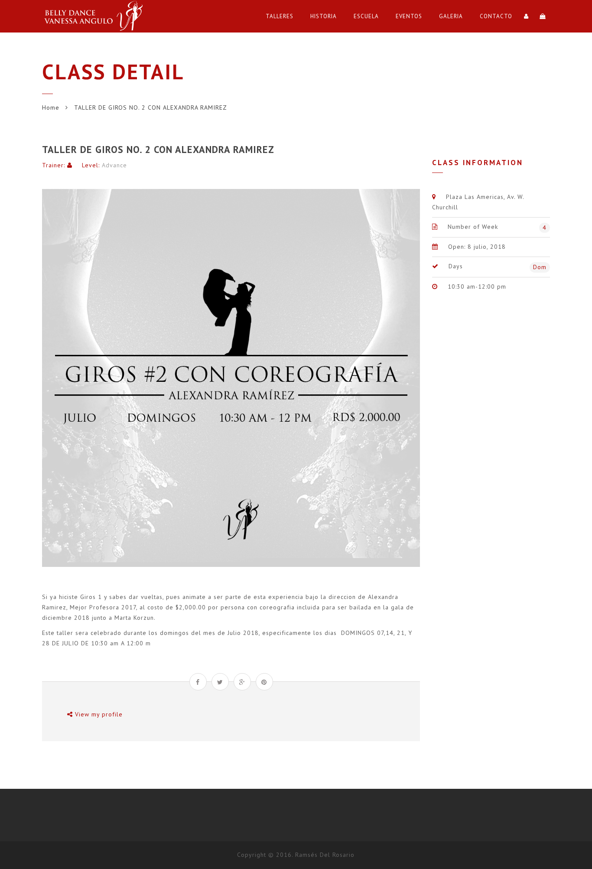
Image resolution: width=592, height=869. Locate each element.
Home (50, 107)
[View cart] (542, 16)
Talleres (279, 16)
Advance (114, 165)
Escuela (366, 16)
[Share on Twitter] (220, 681)
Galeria (451, 16)
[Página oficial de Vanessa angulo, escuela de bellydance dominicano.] (96, 16)
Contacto (496, 16)
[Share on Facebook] (198, 681)
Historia (323, 16)
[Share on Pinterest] (264, 681)
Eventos (409, 16)
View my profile (98, 714)
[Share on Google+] (242, 681)
